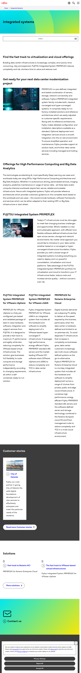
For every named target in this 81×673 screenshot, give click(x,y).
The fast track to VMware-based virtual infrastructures (60, 567)
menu (56, 39)
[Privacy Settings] (22, 651)
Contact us (14, 621)
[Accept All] (15, 649)
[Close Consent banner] (76, 643)
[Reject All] (54, 649)
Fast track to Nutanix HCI (18, 565)
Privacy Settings (40, 659)
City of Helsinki (14, 475)
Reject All (39, 663)
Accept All (39, 668)
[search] (73, 3)
